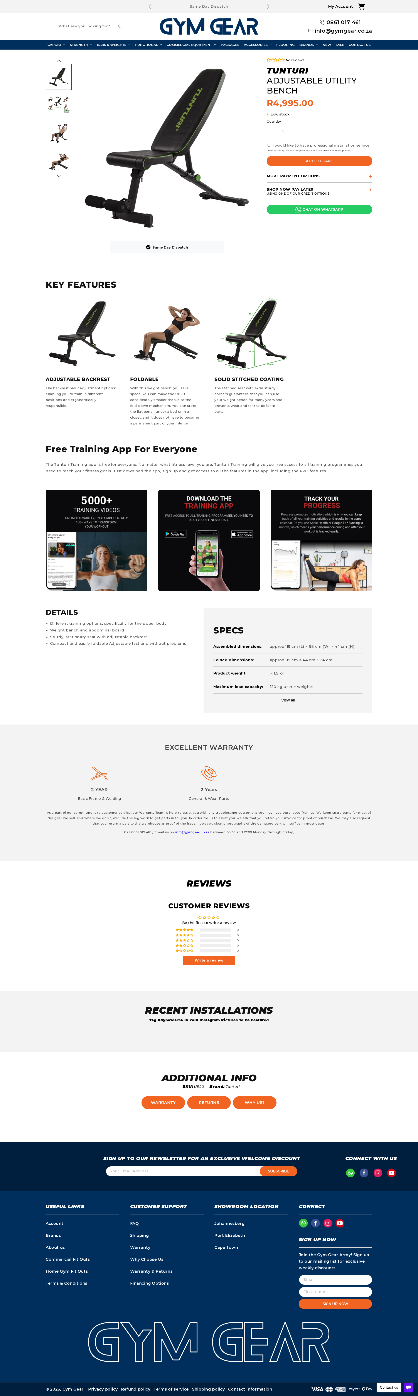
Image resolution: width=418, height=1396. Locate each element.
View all (288, 700)
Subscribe (278, 1171)
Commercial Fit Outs (68, 1259)
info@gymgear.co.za (192, 832)
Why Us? (255, 1102)
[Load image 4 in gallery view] (59, 162)
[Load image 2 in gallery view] (59, 105)
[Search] (117, 26)
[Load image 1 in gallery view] (59, 77)
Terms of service (171, 1389)
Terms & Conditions (66, 1283)
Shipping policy (208, 1389)
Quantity (274, 122)
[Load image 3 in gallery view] (59, 133)
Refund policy (135, 1389)
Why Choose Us (146, 1259)
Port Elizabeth (229, 1235)
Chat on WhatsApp (323, 209)
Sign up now (335, 1304)
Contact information (250, 1389)
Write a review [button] (209, 960)
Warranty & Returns (151, 1271)
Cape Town (226, 1247)
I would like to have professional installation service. (322, 145)
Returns (209, 1102)
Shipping (139, 1235)
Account (54, 1223)
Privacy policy (103, 1389)
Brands (53, 1235)
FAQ (134, 1223)
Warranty (163, 1102)
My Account (340, 6)
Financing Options (149, 1283)
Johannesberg (229, 1223)
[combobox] (90, 26)
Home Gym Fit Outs (67, 1271)
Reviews (209, 883)
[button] (362, 6)
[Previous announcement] (150, 6)
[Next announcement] (268, 6)
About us (55, 1247)
